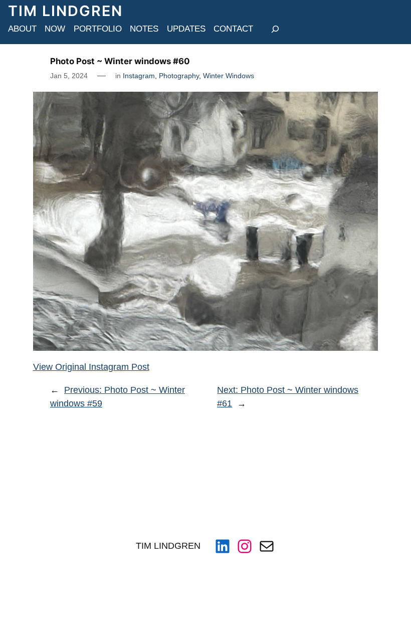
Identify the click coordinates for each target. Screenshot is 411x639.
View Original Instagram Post (91, 367)
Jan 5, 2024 (69, 76)
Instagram (139, 76)
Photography (179, 76)
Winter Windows (228, 76)
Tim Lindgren (65, 11)
